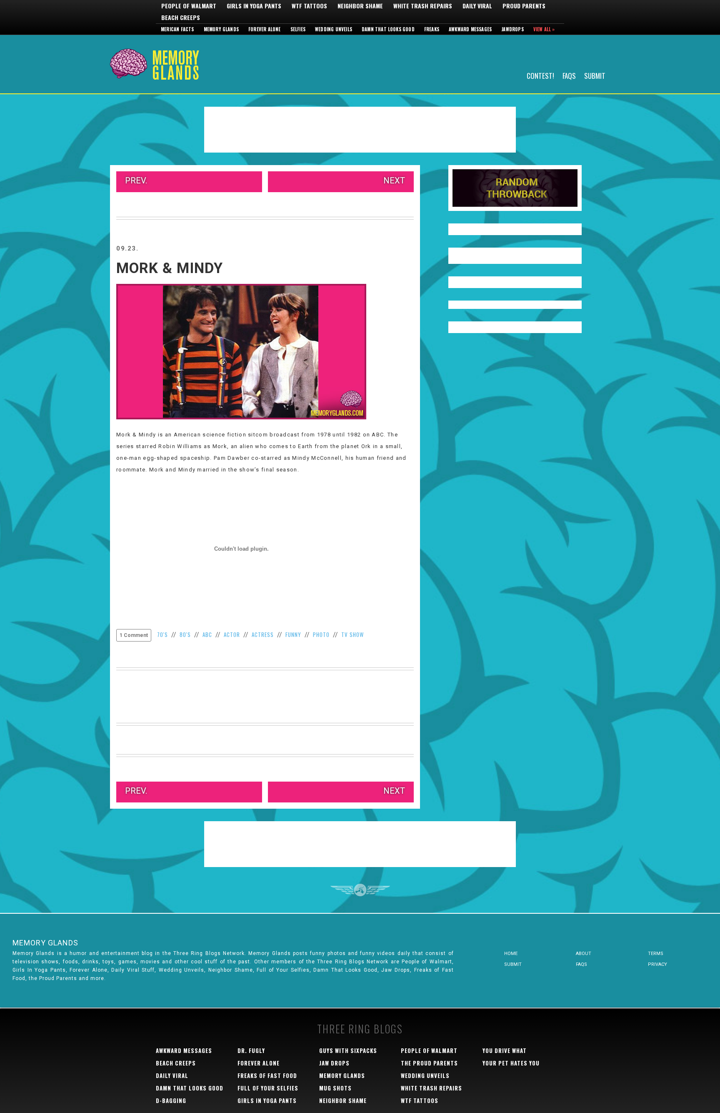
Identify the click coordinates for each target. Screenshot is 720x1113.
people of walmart (429, 1050)
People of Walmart (188, 6)
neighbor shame (343, 1100)
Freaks (431, 29)
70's (162, 634)
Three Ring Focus (360, 890)
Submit (594, 75)
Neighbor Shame (360, 6)
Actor (232, 634)
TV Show (352, 634)
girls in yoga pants (267, 1100)
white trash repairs (431, 1088)
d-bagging (171, 1100)
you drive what (504, 1050)
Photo (321, 634)
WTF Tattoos (309, 6)
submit (513, 964)
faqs (581, 964)
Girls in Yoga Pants (254, 6)
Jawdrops (512, 29)
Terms (655, 953)
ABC (207, 634)
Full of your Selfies (268, 1088)
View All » (544, 29)
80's (185, 634)
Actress (263, 634)
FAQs (569, 75)
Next (394, 180)
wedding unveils (425, 1075)
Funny (293, 634)
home (511, 953)
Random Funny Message (515, 188)
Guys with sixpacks (348, 1050)
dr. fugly (251, 1050)
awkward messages (184, 1050)
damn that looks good (189, 1088)
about (583, 953)
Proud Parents (523, 6)
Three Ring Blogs (360, 1028)
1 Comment (134, 635)
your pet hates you (511, 1063)
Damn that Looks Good (388, 29)
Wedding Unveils (333, 29)
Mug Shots (335, 1088)
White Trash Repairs (422, 6)
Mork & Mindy (169, 268)
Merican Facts (177, 29)
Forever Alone (264, 29)
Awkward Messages (470, 29)
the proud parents (429, 1063)
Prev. (136, 180)
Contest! (540, 75)
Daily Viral (477, 6)
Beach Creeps (180, 17)
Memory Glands (221, 29)
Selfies (297, 29)
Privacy (657, 964)
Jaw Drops (334, 1063)
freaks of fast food (267, 1075)
